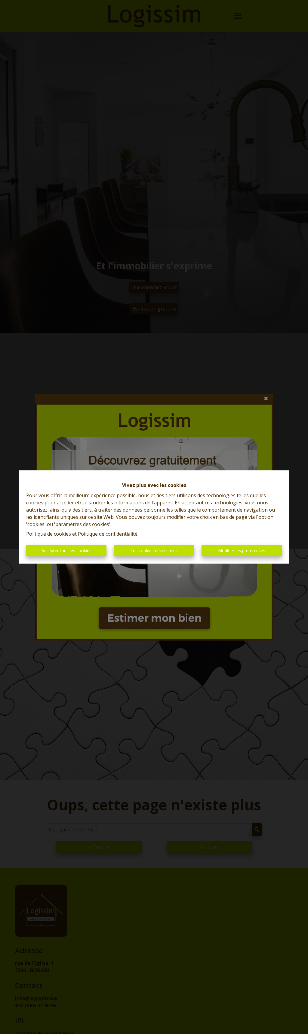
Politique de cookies (48, 534)
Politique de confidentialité (107, 534)
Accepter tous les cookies (66, 550)
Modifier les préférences (241, 550)
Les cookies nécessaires (154, 550)
